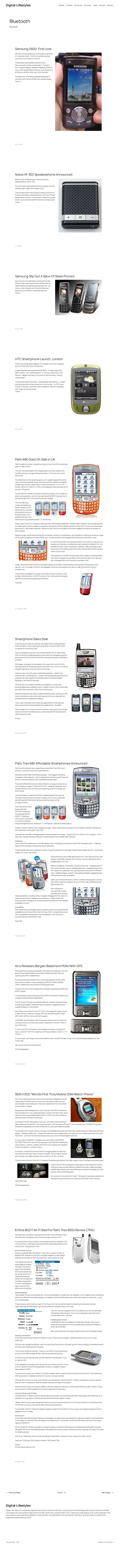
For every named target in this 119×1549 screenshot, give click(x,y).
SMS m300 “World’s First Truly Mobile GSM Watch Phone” (54, 1094)
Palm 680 (18, 921)
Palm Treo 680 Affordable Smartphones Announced (51, 763)
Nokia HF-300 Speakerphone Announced (43, 174)
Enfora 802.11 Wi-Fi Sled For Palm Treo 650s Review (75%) (55, 1230)
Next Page (107, 1492)
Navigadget (24, 1049)
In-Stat (17, 718)
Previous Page (13, 1492)
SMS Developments (22, 1185)
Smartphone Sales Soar (31, 639)
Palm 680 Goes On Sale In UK (35, 459)
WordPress (110, 1542)
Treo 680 (18, 582)
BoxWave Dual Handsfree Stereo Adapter (50, 1398)
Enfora (17, 1444)
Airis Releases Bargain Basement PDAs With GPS (48, 966)
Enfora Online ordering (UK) (25, 1447)
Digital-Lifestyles (18, 5)
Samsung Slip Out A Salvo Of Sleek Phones (44, 276)
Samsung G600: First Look (33, 49)
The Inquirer (82, 1176)
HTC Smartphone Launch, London (39, 359)
